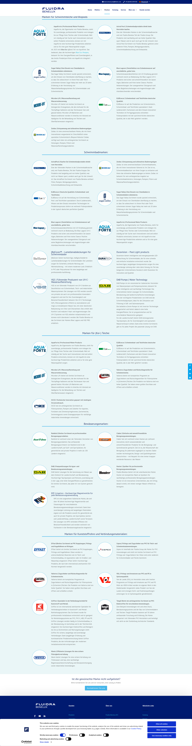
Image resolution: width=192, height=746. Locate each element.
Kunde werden (145, 10)
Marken (107, 10)
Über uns (132, 10)
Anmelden (72, 719)
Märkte (97, 10)
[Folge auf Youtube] (40, 716)
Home (90, 10)
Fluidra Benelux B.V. (112, 715)
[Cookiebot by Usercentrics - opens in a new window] (26, 742)
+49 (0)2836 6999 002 (131, 2)
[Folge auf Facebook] (35, 716)
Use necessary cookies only (161, 735)
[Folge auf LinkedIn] (44, 716)
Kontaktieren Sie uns (96, 688)
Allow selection (161, 730)
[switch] (82, 735)
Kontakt (108, 719)
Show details (44, 742)
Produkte (71, 715)
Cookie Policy (136, 728)
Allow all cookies (162, 724)
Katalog (115, 10)
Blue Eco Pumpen (82, 52)
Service (123, 10)
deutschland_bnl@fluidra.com (112, 2)
